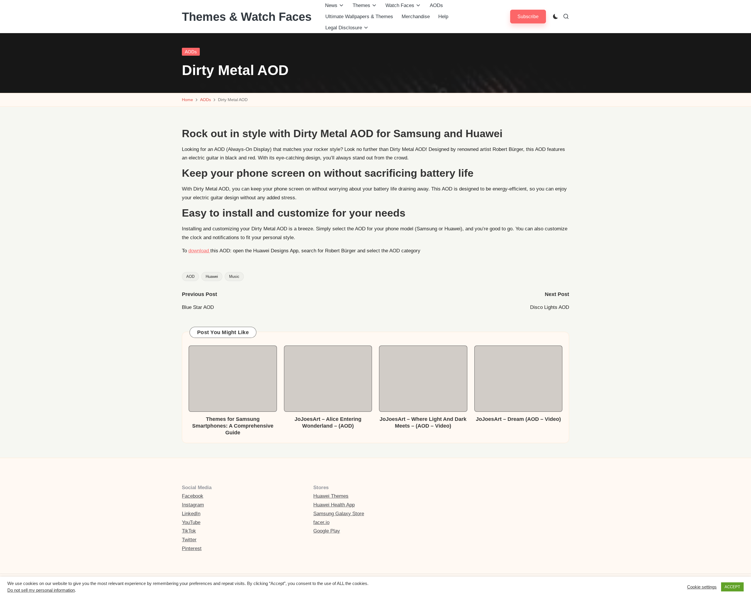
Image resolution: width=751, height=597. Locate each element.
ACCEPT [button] (732, 587)
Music (234, 276)
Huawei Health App (334, 505)
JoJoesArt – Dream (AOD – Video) (518, 419)
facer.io (321, 522)
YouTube (191, 522)
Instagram (193, 505)
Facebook (192, 496)
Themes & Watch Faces (247, 16)
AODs (191, 51)
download (199, 251)
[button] (528, 16)
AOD (190, 276)
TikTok (189, 531)
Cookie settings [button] (702, 587)
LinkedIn (191, 513)
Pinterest (192, 548)
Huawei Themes (331, 496)
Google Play (326, 531)
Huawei (212, 276)
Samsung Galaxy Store (338, 513)
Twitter (189, 539)
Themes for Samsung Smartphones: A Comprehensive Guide (232, 426)
